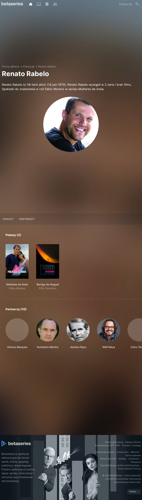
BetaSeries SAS (108, 458)
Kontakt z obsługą (131, 445)
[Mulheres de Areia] (17, 261)
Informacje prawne (104, 452)
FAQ (118, 445)
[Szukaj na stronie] (137, 4)
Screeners (134, 458)
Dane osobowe (133, 455)
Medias (122, 458)
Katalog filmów (133, 442)
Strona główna (10, 66)
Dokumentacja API (104, 445)
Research (136, 462)
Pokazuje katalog (114, 442)
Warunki (135, 452)
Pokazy (8, 219)
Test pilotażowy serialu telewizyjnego (119, 465)
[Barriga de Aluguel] (47, 261)
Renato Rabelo (47, 66)
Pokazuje (28, 66)
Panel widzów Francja (129, 468)
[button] (17, 335)
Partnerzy (27, 219)
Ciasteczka (123, 452)
